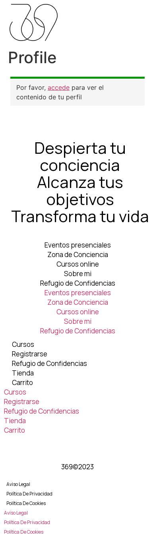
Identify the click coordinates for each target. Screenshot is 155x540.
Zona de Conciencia (77, 254)
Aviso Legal (18, 484)
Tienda (23, 372)
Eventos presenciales (78, 245)
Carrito (22, 382)
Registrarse (29, 353)
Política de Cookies (26, 503)
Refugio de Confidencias (77, 283)
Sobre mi (77, 273)
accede (59, 87)
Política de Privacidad (29, 493)
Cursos (23, 344)
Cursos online (77, 264)
